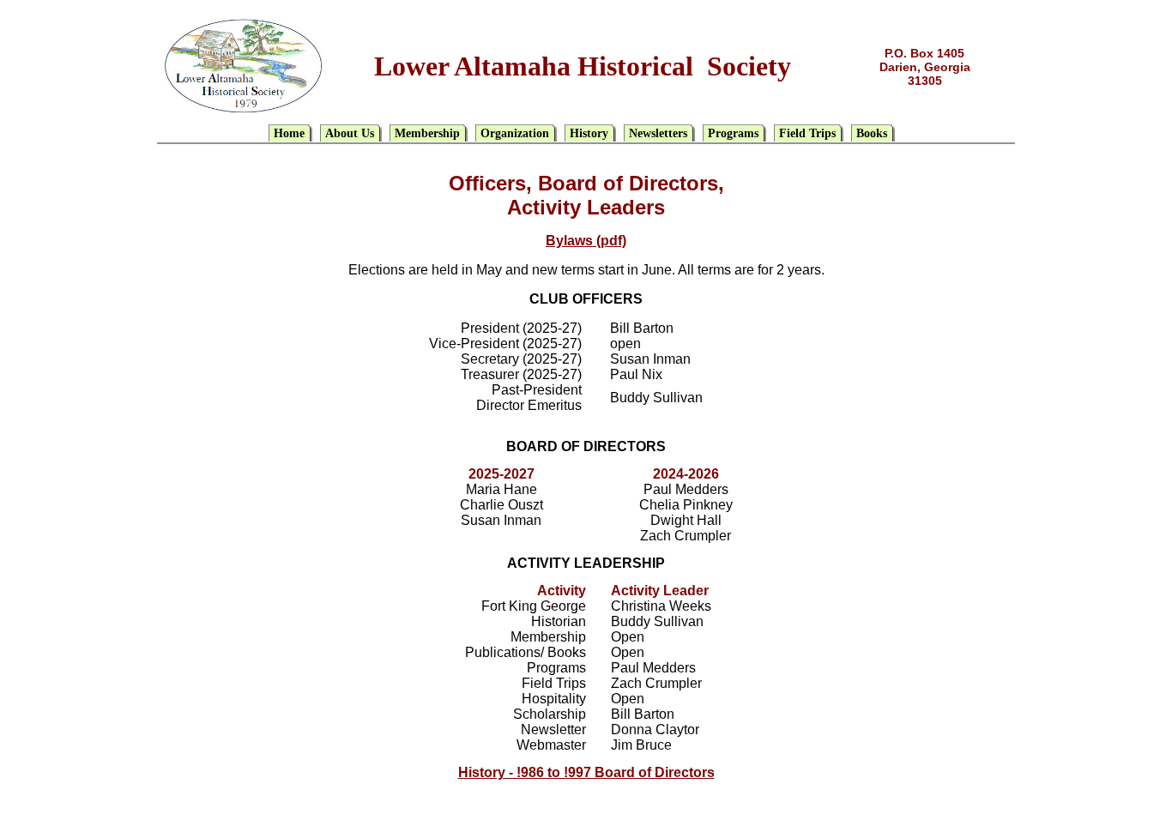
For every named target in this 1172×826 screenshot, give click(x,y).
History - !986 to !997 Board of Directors (586, 772)
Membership (427, 133)
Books (871, 133)
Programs (733, 133)
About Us (349, 133)
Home (289, 133)
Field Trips (807, 133)
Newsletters (658, 133)
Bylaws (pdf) (586, 240)
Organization (514, 133)
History (589, 133)
